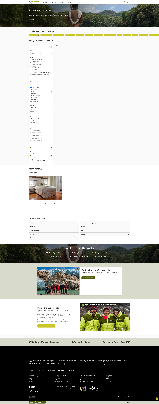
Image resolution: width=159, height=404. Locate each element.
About (80, 2)
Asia (32, 83)
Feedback (31, 378)
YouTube (62, 370)
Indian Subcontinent (36, 95)
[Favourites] (129, 2)
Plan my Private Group (88, 277)
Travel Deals (57, 378)
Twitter (42, 370)
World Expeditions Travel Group (67, 386)
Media (107, 378)
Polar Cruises (34, 116)
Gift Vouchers (58, 380)
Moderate (34, 66)
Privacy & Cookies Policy (115, 397)
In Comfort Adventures (37, 135)
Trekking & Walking (35, 120)
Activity (32, 105)
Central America (40, 27)
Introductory (35, 63)
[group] (34, 35)
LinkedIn (72, 370)
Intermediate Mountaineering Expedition (41, 72)
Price (31, 152)
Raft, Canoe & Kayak (36, 118)
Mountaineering (35, 113)
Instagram (52, 370)
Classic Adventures (36, 130)
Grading (32, 57)
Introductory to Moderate (38, 64)
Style (31, 127)
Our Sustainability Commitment (46, 326)
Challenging (34, 69)
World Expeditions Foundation (87, 381)
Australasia (34, 85)
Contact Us (108, 381)
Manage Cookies (126, 397)
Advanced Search (41, 160)
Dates (31, 50)
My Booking (31, 375)
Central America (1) (34, 78)
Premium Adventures (37, 138)
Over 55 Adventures (36, 137)
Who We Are (109, 375)
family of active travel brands (67, 388)
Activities (54, 2)
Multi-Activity (34, 115)
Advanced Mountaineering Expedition (40, 74)
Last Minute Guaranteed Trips (61, 381)
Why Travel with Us (110, 377)
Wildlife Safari (34, 122)
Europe (33, 91)
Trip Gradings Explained (60, 375)
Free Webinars (58, 377)
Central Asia (34, 89)
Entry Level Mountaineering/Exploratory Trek (42, 71)
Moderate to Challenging (37, 67)
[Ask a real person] (157, 398)
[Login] (127, 2)
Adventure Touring (36, 61)
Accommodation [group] (33, 172)
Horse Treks (34, 111)
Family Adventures (36, 133)
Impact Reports (83, 377)
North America (34, 99)
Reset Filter (32, 402)
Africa (32, 80)
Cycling (33, 109)
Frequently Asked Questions (86, 380)
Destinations (45, 2)
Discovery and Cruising (37, 59)
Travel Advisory (32, 380)
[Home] (29, 27)
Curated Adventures (36, 132)
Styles (61, 2)
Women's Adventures (37, 140)
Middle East (34, 97)
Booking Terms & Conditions (35, 377)
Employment (109, 380)
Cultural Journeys (35, 107)
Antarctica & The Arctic (36, 81)
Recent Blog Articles (33, 381)
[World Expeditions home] (34, 2)
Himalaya (33, 93)
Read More (31, 19)
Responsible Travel (71, 2)
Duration (32, 144)
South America (34, 101)
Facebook (33, 370)
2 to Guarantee (35, 129)
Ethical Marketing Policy (85, 378)
